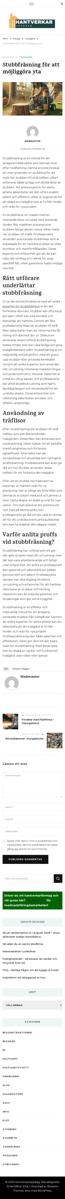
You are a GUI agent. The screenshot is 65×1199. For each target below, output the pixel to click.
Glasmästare (13, 1094)
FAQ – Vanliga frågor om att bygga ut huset (31, 970)
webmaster (33, 141)
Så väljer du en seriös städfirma (23, 944)
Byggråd (9, 1041)
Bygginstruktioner (17, 1032)
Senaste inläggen (20, 668)
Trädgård (25, 57)
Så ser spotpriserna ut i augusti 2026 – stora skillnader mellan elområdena (31, 934)
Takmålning (11, 1146)
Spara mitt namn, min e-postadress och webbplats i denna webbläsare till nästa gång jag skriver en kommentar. (32, 845)
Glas (6, 1085)
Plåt (6, 1120)
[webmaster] (12, 678)
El (4, 1050)
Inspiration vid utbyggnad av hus (24, 977)
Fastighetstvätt (16, 1067)
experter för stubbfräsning (21, 306)
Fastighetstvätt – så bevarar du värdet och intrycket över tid (30, 960)
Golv (6, 1103)
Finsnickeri (11, 1076)
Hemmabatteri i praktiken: (19, 951)
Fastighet (10, 1059)
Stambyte (10, 1138)
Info (6, 1111)
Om (6, 668)
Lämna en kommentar (32, 149)
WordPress (44, 1190)
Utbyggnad (11, 1164)
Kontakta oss (36, 900)
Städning (10, 1129)
